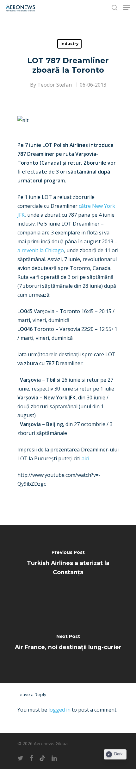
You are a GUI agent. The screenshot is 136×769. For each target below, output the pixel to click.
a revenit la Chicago (40, 250)
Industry (69, 43)
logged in (59, 709)
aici (85, 458)
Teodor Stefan (54, 84)
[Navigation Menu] (126, 7)
